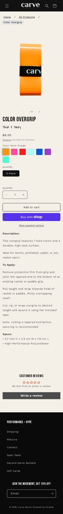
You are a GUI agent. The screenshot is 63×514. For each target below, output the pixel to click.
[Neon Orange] (6, 152)
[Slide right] (39, 112)
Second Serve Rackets (21, 463)
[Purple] (48, 152)
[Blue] (39, 152)
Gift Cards (13, 471)
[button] (7, 6)
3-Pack (11, 173)
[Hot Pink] (14, 152)
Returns (12, 439)
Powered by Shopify (43, 507)
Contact (12, 447)
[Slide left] (24, 112)
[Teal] (6, 160)
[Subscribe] (52, 493)
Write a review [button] (31, 395)
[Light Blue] (31, 152)
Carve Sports (25, 507)
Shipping (7, 140)
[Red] (22, 152)
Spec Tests (14, 455)
